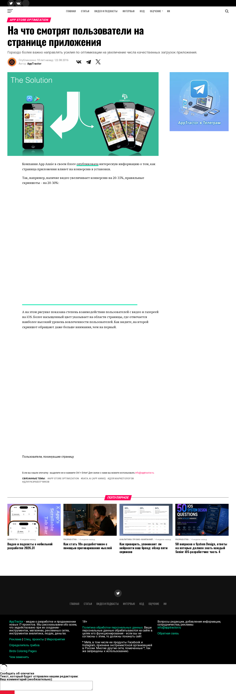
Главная (71, 11)
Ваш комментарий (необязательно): (26, 679)
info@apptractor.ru (144, 473)
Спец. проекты (34, 639)
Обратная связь (168, 633)
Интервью (129, 11)
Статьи (85, 11)
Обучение (155, 11)
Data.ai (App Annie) (94, 478)
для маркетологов (121, 478)
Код (142, 11)
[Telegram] (88, 61)
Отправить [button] (7, 692)
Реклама (15, 639)
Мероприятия (55, 639)
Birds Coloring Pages (23, 651)
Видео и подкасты (105, 11)
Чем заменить (19, 657)
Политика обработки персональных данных (112, 627)
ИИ (168, 11)
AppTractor (34, 63)
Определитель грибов (24, 645)
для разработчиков (36, 482)
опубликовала (87, 164)
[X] (98, 61)
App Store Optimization (64, 478)
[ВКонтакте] (78, 61)
